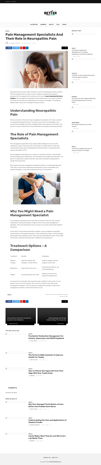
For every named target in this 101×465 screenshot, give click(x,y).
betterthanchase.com (55, 461)
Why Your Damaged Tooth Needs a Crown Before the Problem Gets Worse (45, 405)
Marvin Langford (15, 43)
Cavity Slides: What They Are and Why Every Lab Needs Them (47, 437)
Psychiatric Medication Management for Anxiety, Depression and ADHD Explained (46, 337)
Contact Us (8, 1)
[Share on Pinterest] (24, 48)
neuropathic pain (50, 294)
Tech (57, 24)
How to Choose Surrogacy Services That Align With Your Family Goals (45, 372)
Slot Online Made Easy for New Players (81, 125)
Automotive (34, 24)
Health (51, 24)
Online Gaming (75, 122)
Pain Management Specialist (61, 294)
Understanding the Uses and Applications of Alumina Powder (47, 421)
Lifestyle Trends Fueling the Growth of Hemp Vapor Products (83, 76)
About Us (14, 1)
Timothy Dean (33, 359)
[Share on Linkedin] (27, 48)
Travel (64, 24)
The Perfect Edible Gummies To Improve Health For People (45, 356)
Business (43, 24)
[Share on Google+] (21, 48)
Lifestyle (74, 73)
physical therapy (64, 296)
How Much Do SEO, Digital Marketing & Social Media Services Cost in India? (83, 100)
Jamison (32, 375)
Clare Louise (33, 340)
